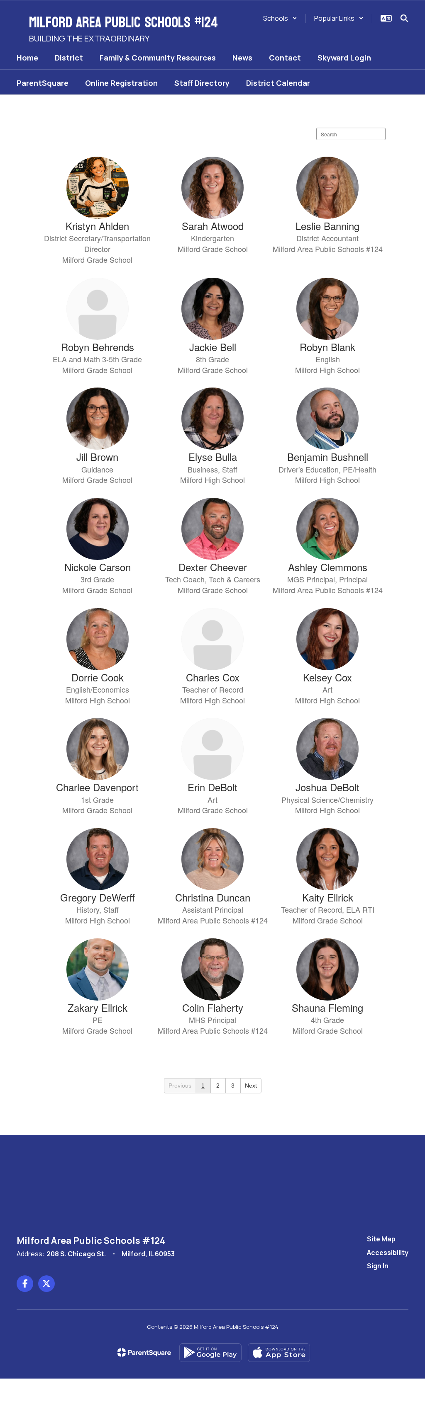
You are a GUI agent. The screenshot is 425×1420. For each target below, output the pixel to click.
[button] (280, 18)
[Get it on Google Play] (210, 1352)
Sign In (377, 1265)
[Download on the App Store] (279, 1352)
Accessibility (387, 1252)
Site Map (381, 1238)
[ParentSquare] (144, 1352)
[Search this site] (404, 18)
